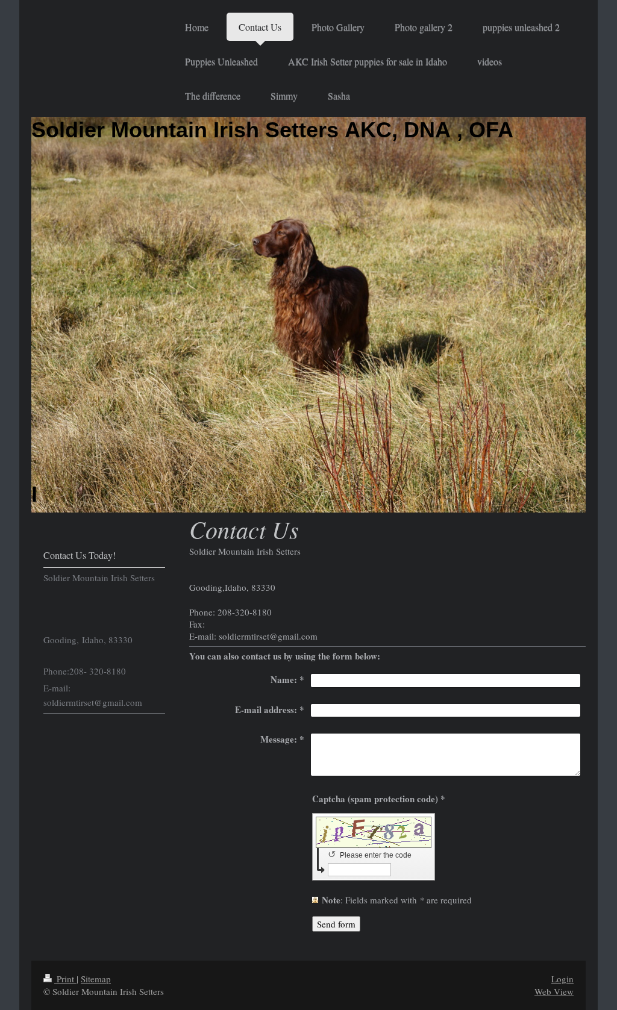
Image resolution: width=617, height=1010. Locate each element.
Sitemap (96, 979)
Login (562, 979)
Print (65, 979)
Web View (554, 991)
